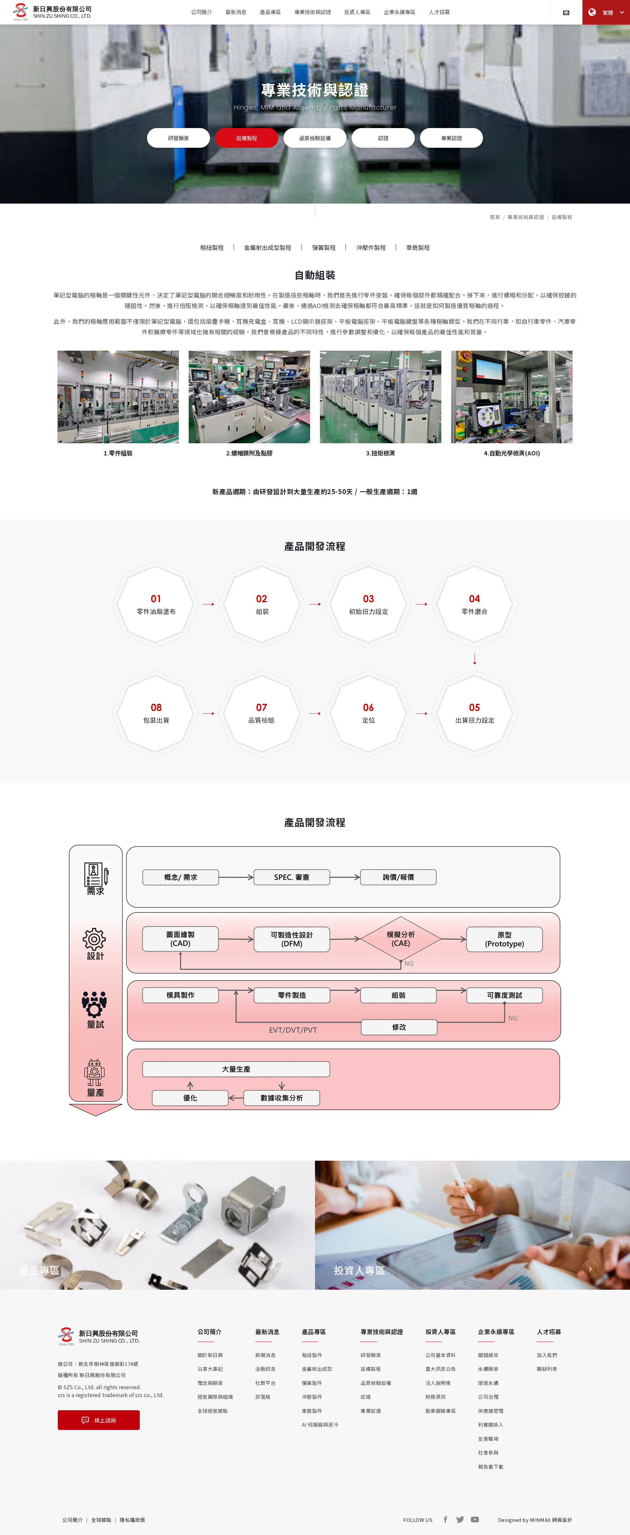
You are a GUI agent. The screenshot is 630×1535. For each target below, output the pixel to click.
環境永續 (488, 1382)
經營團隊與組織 (215, 1396)
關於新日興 (210, 1354)
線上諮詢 (105, 1420)
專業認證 (451, 138)
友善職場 (488, 1438)
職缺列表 (547, 1368)
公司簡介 (201, 12)
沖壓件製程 (371, 247)
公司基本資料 (441, 1354)
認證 (383, 138)
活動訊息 (265, 1368)
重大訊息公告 (441, 1368)
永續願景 (488, 1368)
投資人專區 (357, 12)
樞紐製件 (312, 1354)
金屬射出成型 (317, 1368)
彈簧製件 (312, 1382)
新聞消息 (265, 1354)
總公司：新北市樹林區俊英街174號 (98, 1363)
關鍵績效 (488, 1354)
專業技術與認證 (312, 12)
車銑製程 (418, 247)
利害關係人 (491, 1424)
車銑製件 (312, 1410)
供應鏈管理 (491, 1410)
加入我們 (547, 1354)
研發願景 (178, 138)
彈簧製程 (324, 247)
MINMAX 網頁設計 (551, 1519)
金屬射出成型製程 (267, 247)
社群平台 (265, 1382)
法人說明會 (438, 1382)
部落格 (263, 1396)
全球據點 (101, 1519)
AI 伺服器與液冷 (320, 1424)
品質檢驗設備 (315, 138)
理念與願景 (210, 1382)
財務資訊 (436, 1396)
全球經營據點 (213, 1410)
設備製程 (246, 138)
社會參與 (488, 1452)
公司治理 (488, 1396)
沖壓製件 (312, 1396)
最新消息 (235, 12)
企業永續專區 (399, 12)
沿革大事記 (210, 1368)
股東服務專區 (441, 1410)
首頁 (495, 216)
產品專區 (270, 12)
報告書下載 (491, 1466)
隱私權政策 (132, 1519)
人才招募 (439, 12)
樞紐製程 (212, 247)
